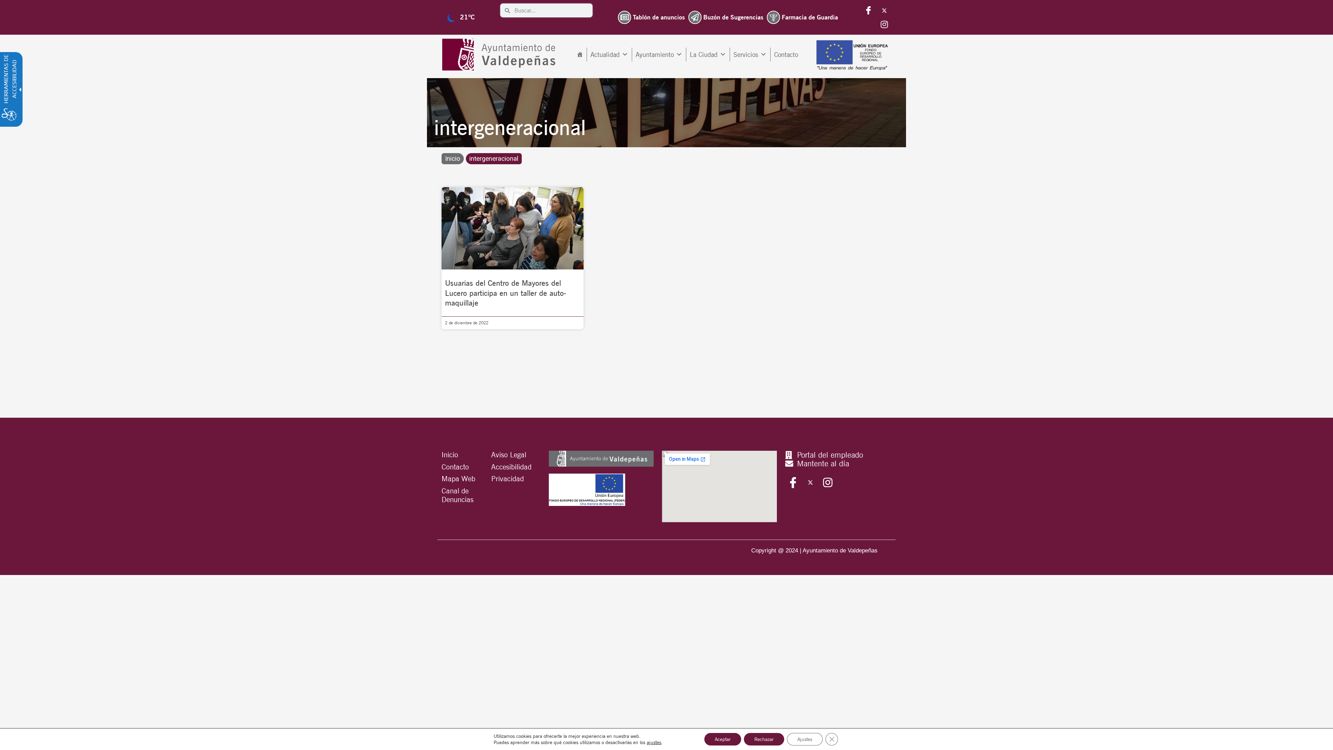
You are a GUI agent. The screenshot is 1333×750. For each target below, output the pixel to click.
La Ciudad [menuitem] (704, 54)
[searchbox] (551, 10)
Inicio (452, 158)
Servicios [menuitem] (745, 54)
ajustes (654, 742)
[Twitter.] (884, 10)
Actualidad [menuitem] (605, 54)
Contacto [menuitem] (786, 54)
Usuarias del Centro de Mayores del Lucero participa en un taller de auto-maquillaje (505, 292)
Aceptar (723, 739)
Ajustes (804, 739)
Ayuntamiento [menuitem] (655, 54)
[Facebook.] (868, 10)
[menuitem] (580, 54)
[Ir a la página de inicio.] (500, 54)
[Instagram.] (884, 24)
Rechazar (764, 739)
